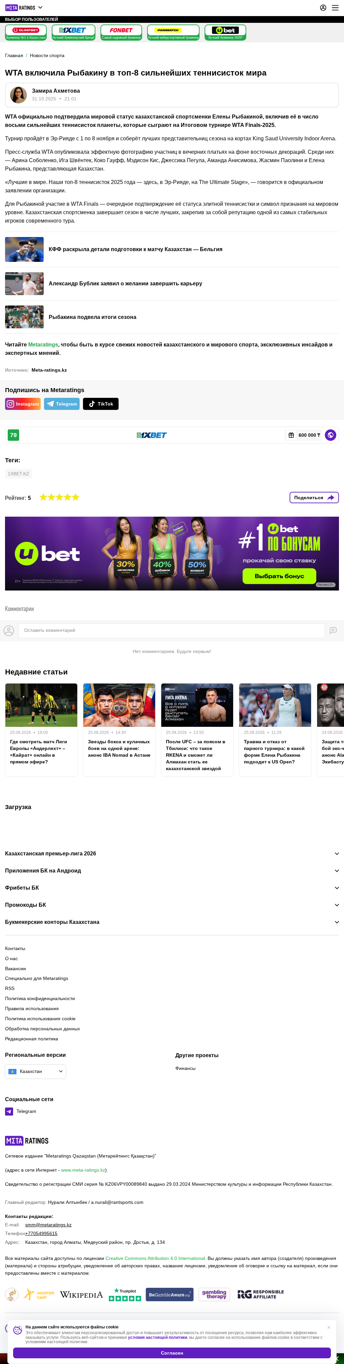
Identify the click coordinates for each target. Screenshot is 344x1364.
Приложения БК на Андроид (43, 871)
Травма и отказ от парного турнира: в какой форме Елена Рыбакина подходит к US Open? (274, 751)
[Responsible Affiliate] (261, 1295)
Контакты (15, 948)
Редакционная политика (31, 1038)
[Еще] (335, 7)
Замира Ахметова (56, 91)
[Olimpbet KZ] (25, 30)
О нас (11, 958)
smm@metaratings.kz (48, 1224)
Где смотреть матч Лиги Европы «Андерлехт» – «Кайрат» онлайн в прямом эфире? (38, 751)
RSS (9, 988)
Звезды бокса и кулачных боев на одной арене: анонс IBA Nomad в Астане (119, 748)
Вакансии (15, 968)
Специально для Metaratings (36, 978)
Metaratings (43, 344)
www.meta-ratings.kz (83, 1170)
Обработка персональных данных (42, 1028)
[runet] (11, 1295)
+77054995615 (41, 1233)
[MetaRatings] (27, 1141)
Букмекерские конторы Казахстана (52, 922)
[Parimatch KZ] (168, 30)
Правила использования (32, 1008)
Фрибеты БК (22, 888)
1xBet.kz (18, 473)
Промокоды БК (25, 905)
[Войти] (323, 7)
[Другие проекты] (24, 7)
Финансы (185, 1068)
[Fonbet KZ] (121, 30)
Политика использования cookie (40, 1018)
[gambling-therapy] (214, 1295)
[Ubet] (225, 30)
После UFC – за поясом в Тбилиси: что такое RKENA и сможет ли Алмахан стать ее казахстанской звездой (195, 755)
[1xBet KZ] (72, 30)
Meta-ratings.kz (49, 370)
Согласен (172, 1353)
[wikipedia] (81, 1295)
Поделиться (308, 497)
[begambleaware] (170, 1295)
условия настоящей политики (157, 1337)
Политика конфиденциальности (40, 998)
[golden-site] (38, 1295)
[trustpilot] (125, 1295)
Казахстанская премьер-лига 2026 (50, 853)
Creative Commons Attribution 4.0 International (155, 1258)
